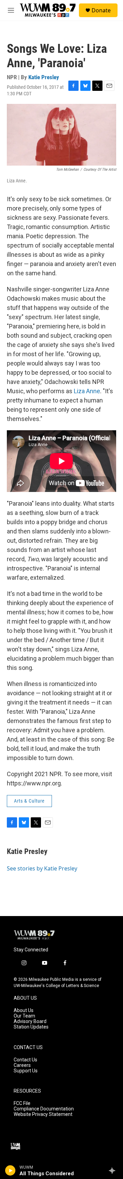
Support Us (26, 1070)
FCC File (22, 1103)
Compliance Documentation (44, 1108)
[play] (10, 1170)
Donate (101, 10)
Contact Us (25, 1059)
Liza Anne (87, 391)
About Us (23, 1010)
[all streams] (114, 1170)
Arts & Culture (29, 801)
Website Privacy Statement (43, 1114)
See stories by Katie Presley (42, 868)
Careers (22, 1065)
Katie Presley (43, 77)
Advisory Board (30, 1021)
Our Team (24, 1016)
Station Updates (31, 1027)
